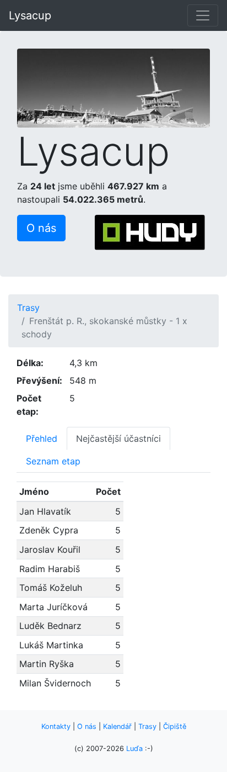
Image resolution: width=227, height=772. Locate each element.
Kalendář (117, 726)
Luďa (134, 748)
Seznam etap (53, 461)
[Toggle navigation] (202, 15)
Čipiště (174, 726)
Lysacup (30, 15)
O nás (86, 726)
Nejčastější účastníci (118, 438)
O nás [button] (41, 228)
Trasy (28, 307)
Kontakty (56, 726)
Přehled (41, 438)
